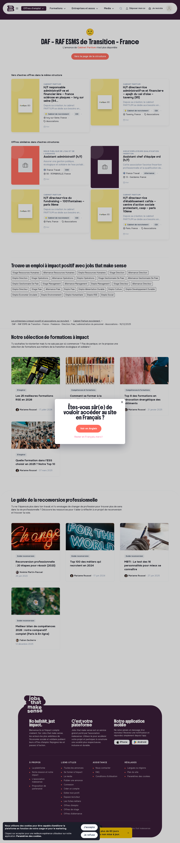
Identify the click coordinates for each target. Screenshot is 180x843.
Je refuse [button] (89, 834)
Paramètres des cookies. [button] (29, 836)
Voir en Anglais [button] (88, 428)
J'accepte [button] (89, 827)
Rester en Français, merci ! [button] (88, 436)
